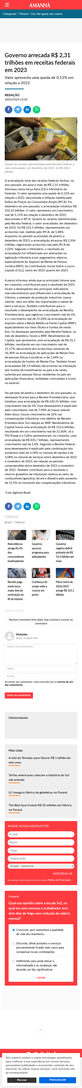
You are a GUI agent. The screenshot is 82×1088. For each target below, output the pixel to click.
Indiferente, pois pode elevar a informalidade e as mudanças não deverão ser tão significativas (36, 965)
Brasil (8, 522)
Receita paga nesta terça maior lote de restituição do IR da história (16, 591)
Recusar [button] (22, 1080)
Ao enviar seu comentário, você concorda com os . (39, 683)
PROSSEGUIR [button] (57, 1080)
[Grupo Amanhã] (39, 4)
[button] (7, 5)
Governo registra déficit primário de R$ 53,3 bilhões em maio (65, 553)
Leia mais (41, 1029)
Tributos (20, 522)
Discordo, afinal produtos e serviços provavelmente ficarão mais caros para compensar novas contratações (40, 947)
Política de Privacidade (59, 880)
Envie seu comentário (19, 695)
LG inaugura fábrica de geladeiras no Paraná (38, 792)
